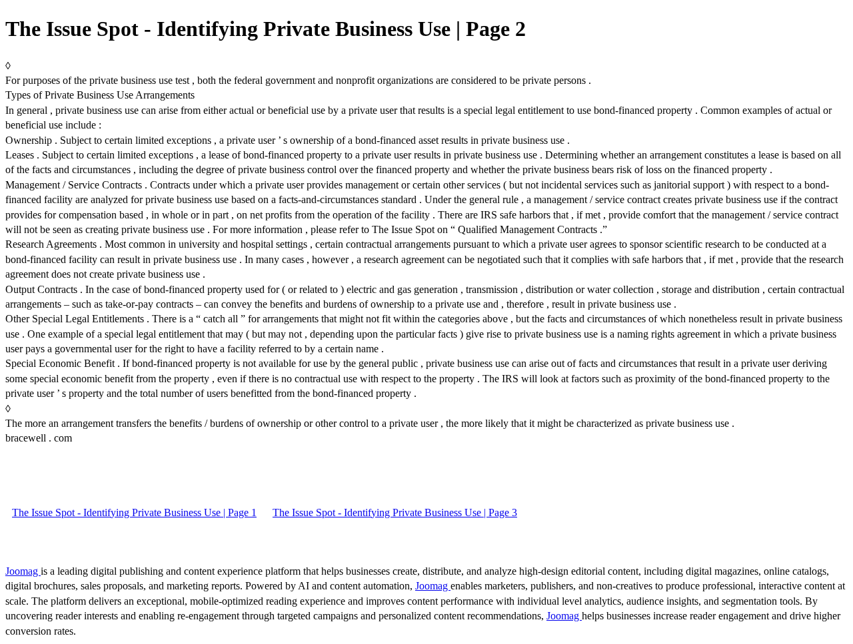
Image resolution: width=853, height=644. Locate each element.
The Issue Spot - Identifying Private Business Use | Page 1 (134, 512)
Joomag (23, 571)
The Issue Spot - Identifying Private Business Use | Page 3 (395, 512)
